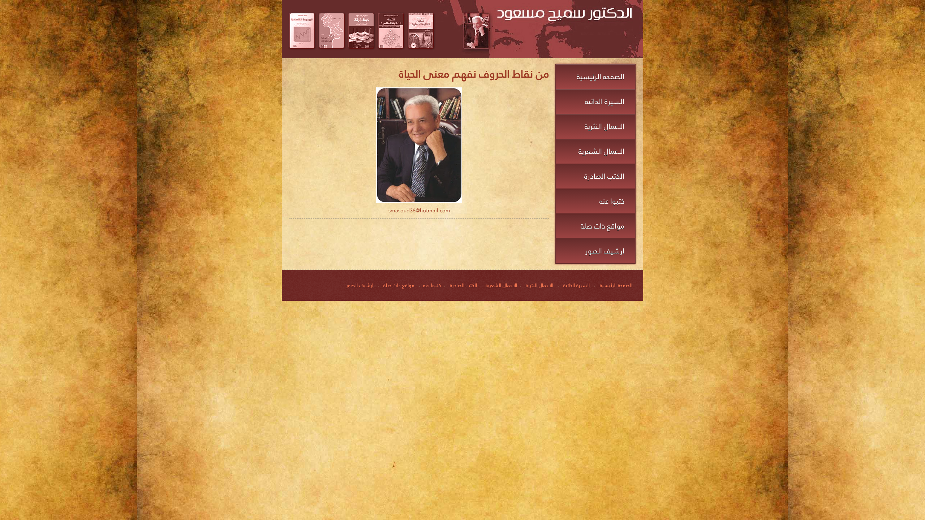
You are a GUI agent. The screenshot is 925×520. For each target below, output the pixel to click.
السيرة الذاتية (604, 101)
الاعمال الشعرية (601, 151)
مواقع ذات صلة (602, 226)
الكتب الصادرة (604, 176)
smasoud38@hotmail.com (419, 210)
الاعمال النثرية (604, 126)
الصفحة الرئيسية (600, 76)
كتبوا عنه (611, 201)
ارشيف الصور (604, 251)
